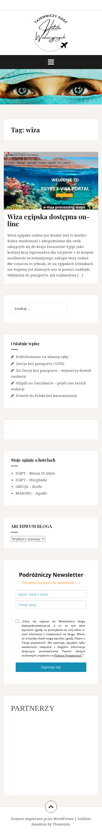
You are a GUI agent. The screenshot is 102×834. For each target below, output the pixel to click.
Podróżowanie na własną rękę (42, 356)
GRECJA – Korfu (29, 486)
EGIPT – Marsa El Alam (35, 473)
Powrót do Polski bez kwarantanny (46, 395)
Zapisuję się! (51, 667)
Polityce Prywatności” (68, 655)
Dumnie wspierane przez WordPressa (42, 818)
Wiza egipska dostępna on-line (48, 220)
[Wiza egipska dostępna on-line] (53, 186)
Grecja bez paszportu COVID (40, 363)
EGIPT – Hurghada (31, 479)
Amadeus (39, 824)
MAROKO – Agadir (31, 493)
